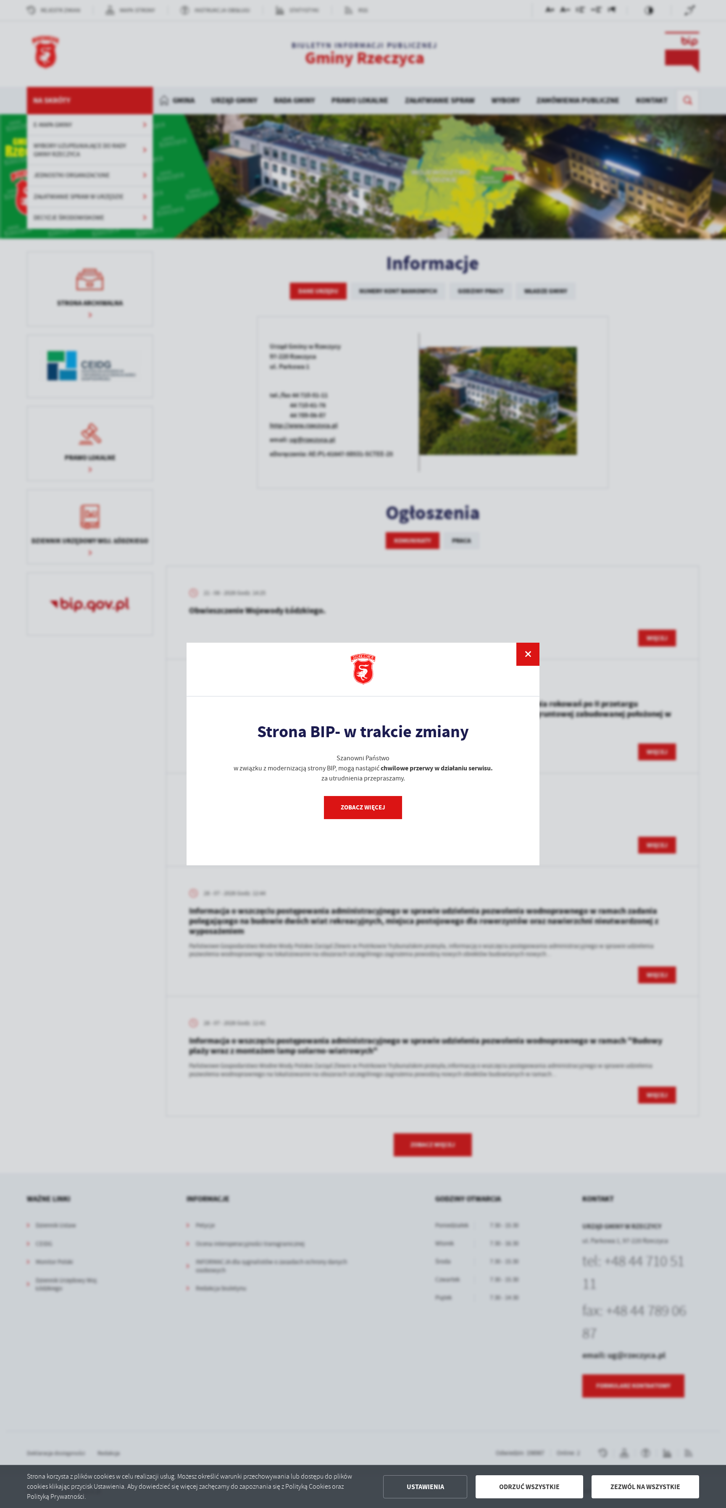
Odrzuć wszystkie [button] (529, 1486)
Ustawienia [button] (425, 1486)
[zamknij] (527, 654)
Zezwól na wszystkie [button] (645, 1486)
